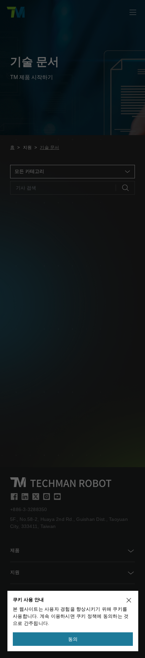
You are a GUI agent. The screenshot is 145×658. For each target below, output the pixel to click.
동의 (73, 639)
